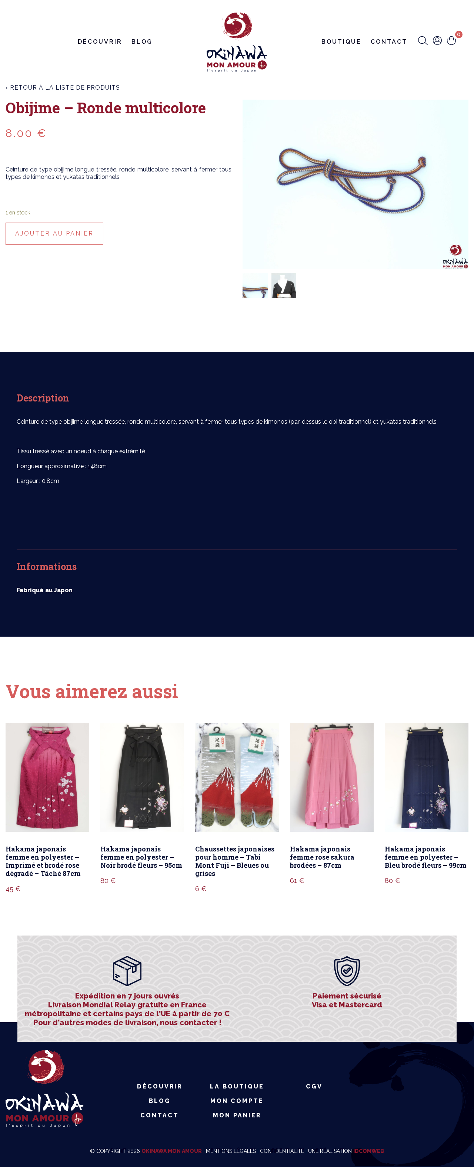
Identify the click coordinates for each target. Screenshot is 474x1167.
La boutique (237, 1086)
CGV (314, 1086)
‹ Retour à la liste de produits (63, 87)
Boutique (341, 41)
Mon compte (237, 1100)
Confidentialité (282, 1151)
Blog (142, 41)
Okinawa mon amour (171, 1151)
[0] (451, 41)
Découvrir (100, 41)
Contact (389, 41)
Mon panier (237, 1115)
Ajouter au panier (54, 233)
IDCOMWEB (368, 1151)
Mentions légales (231, 1151)
